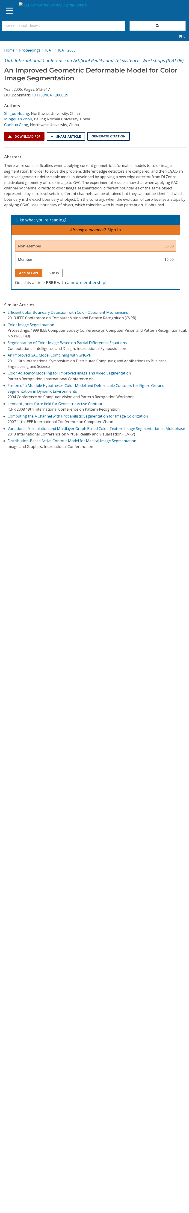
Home (9, 50)
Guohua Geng (16, 124)
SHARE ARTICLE (68, 136)
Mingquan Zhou (18, 119)
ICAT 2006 (67, 50)
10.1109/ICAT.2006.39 (50, 95)
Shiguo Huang (16, 113)
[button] (182, 36)
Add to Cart (28, 273)
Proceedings (30, 50)
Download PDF (27, 136)
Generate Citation (109, 136)
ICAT (49, 50)
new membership (88, 282)
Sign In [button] (114, 229)
